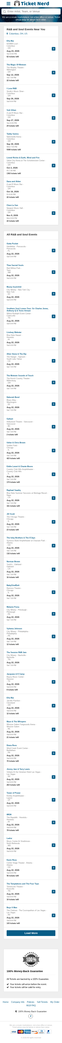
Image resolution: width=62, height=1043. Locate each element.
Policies (30, 1002)
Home (6, 1002)
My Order (54, 1002)
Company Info (17, 1002)
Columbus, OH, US (17, 33)
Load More (31, 933)
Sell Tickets (42, 1002)
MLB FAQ (31, 1005)
